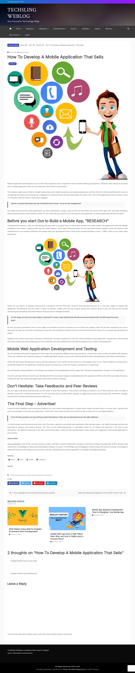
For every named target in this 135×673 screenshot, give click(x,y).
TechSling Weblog (21, 13)
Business (29, 29)
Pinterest (39, 483)
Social (73, 29)
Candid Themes (92, 669)
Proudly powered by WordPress (48, 669)
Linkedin (52, 483)
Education (43, 29)
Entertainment (59, 29)
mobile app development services (20, 475)
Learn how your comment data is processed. (55, 634)
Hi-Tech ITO (106, 444)
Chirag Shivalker (13, 444)
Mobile (12, 63)
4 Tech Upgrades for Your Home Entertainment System (33, 493)
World (97, 29)
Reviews (109, 29)
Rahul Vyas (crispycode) (27, 561)
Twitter (27, 483)
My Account (14, 35)
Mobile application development (42, 475)
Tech (18, 29)
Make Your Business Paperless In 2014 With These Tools (100, 493)
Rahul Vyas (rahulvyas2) (27, 573)
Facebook (14, 483)
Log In (27, 35)
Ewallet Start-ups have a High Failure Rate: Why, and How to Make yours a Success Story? (66, 536)
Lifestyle (85, 29)
